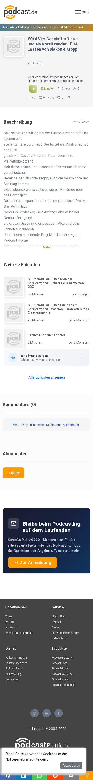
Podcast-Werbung (62, 674)
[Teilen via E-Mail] (71, 775)
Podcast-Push (60, 668)
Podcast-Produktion (63, 684)
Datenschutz (59, 638)
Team (8, 616)
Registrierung (13, 674)
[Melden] (68, 97)
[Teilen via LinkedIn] (24, 775)
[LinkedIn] (46, 713)
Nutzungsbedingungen (65, 632)
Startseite (8, 27)
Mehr (46, 247)
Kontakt (56, 622)
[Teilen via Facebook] (8, 775)
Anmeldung (12, 679)
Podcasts (24, 27)
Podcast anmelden (16, 657)
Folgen (13, 473)
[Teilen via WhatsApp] (39, 775)
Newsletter (58, 616)
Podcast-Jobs (59, 663)
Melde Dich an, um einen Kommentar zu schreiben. (46, 425)
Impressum (12, 627)
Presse (55, 627)
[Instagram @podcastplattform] (34, 713)
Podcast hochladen (16, 663)
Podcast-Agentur (61, 679)
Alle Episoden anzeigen (46, 377)
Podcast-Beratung (62, 657)
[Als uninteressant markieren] (68, 88)
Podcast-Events (14, 668)
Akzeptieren (71, 765)
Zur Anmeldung (35, 562)
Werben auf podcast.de (18, 632)
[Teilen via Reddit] (55, 775)
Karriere (9, 622)
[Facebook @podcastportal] (58, 713)
